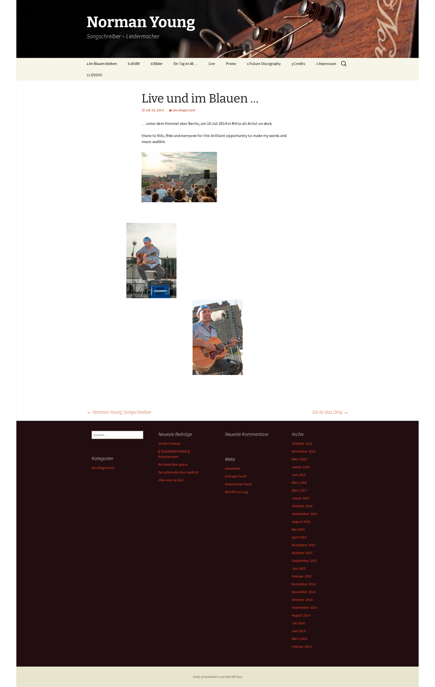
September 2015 (304, 560)
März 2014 (299, 638)
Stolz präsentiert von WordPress (217, 676)
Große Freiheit (169, 443)
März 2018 (299, 482)
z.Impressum (326, 63)
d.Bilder (157, 63)
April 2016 (299, 537)
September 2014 (304, 607)
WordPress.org (236, 492)
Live (211, 63)
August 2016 (301, 521)
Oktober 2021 (302, 443)
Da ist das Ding (330, 412)
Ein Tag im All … (185, 63)
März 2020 (299, 459)
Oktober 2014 (302, 599)
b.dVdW (134, 63)
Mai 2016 (298, 529)
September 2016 (304, 513)
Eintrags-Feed (235, 476)
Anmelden (232, 468)
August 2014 (301, 615)
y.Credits (298, 63)
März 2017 (299, 490)
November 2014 (303, 592)
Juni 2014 (299, 631)
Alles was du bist (171, 480)
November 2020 (303, 451)
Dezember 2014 (303, 584)
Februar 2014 (301, 646)
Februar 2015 (301, 576)
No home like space (173, 464)
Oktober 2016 (302, 506)
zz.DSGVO (94, 75)
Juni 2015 (299, 568)
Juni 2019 (299, 474)
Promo (231, 63)
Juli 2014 (298, 623)
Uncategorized (184, 110)
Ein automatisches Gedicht (178, 472)
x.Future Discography (264, 63)
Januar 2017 (301, 498)
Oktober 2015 (302, 553)
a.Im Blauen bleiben (102, 63)
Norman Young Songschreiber (119, 412)
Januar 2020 (301, 467)
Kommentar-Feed (238, 484)
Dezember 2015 (303, 545)
